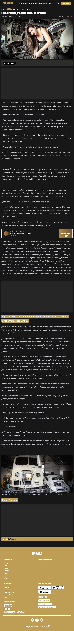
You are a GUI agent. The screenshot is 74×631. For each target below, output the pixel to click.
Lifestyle (21, 3)
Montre (31, 3)
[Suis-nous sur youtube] (41, 620)
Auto (26, 3)
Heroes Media (8, 595)
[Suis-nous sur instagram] (37, 620)
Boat (40, 3)
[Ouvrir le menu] (58, 3)
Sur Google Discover (45, 604)
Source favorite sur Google (47, 607)
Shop (49, 3)
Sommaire (10, 63)
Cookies (6, 597)
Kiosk (45, 3)
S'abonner (66, 3)
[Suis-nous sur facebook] (32, 620)
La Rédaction (69, 16)
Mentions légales (9, 592)
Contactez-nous (9, 590)
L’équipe (6, 587)
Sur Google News (44, 600)
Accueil (3, 9)
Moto (36, 3)
